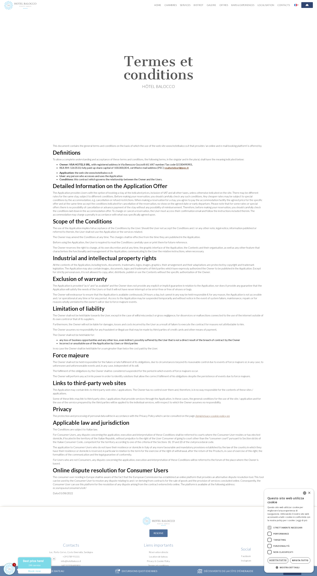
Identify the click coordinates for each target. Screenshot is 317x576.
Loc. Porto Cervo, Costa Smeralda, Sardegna (71, 552)
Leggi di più (301, 520)
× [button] (309, 493)
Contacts (283, 5)
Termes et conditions (158, 565)
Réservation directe (158, 552)
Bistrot (198, 5)
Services (185, 5)
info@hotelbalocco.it (71, 561)
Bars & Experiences (242, 5)
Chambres (170, 5)
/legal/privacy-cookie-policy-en (212, 415)
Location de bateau (158, 556)
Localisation (266, 5)
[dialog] (289, 531)
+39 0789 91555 (71, 556)
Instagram (246, 560)
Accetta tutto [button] (277, 560)
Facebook (246, 556)
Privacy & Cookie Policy (158, 561)
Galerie (211, 5)
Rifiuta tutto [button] (300, 560)
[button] (296, 5)
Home (157, 5)
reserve (158, 533)
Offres (223, 5)
